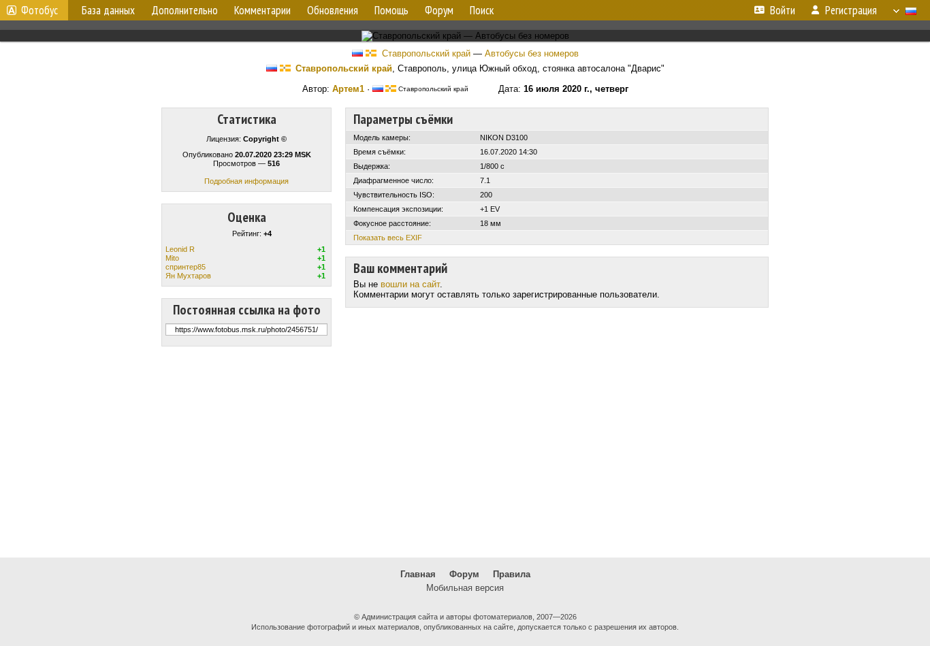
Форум (464, 574)
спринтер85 (185, 267)
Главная (418, 574)
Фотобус (39, 10)
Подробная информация (246, 181)
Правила (511, 574)
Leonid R (180, 249)
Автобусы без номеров (532, 53)
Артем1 (348, 89)
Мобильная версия (465, 588)
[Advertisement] (465, 452)
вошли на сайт (410, 284)
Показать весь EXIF (387, 237)
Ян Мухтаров (188, 276)
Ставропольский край (426, 53)
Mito (172, 258)
